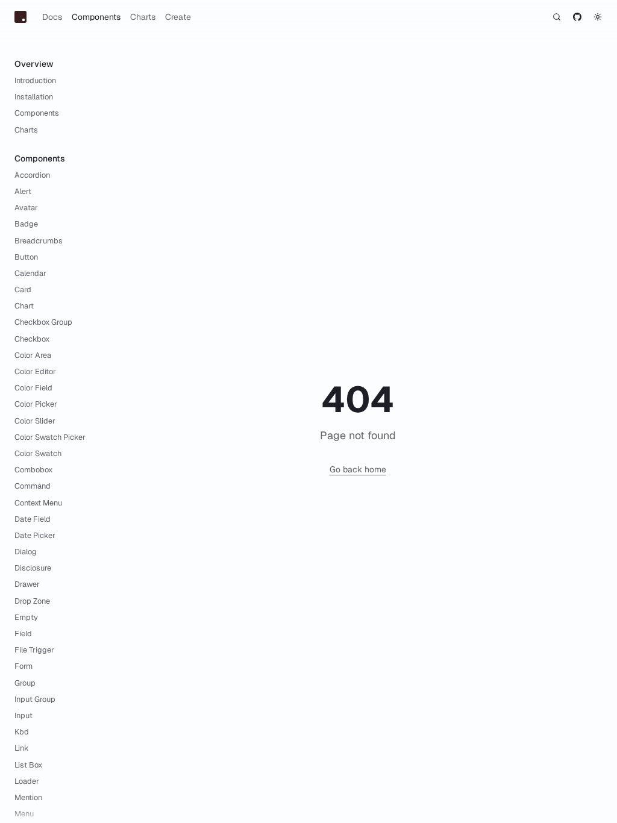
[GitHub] (577, 17)
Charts (142, 16)
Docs (52, 16)
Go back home (358, 469)
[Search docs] (556, 17)
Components (96, 16)
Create (178, 16)
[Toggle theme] (597, 17)
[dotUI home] (20, 17)
